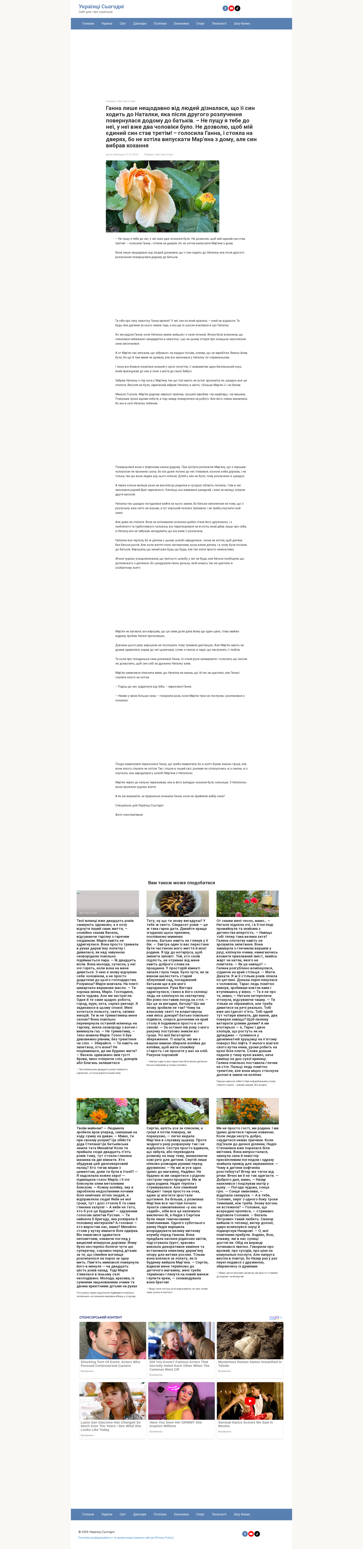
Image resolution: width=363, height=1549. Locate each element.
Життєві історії (164, 154)
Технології (219, 23)
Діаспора (139, 23)
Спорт (200, 23)
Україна (107, 23)
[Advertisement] (181, 61)
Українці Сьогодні (101, 6)
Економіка (181, 23)
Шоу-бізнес (242, 23)
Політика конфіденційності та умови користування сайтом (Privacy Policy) (126, 1537)
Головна (88, 23)
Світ (123, 23)
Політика (160, 23)
